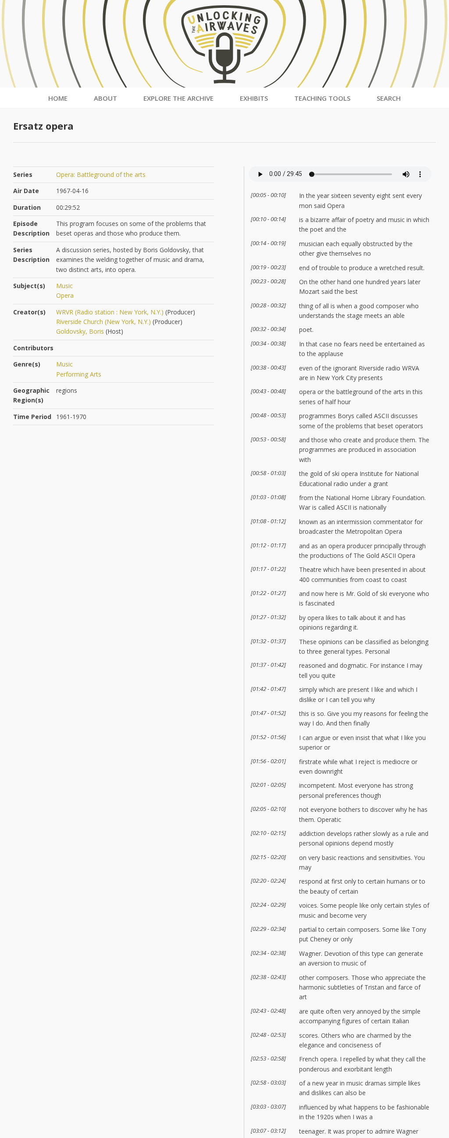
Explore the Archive (178, 98)
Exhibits (254, 98)
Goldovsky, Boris (80, 331)
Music (64, 286)
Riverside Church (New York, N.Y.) (103, 321)
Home (58, 98)
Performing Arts (78, 374)
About (105, 98)
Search (389, 98)
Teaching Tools (322, 98)
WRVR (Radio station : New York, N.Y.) (110, 312)
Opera (65, 295)
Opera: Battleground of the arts (101, 174)
